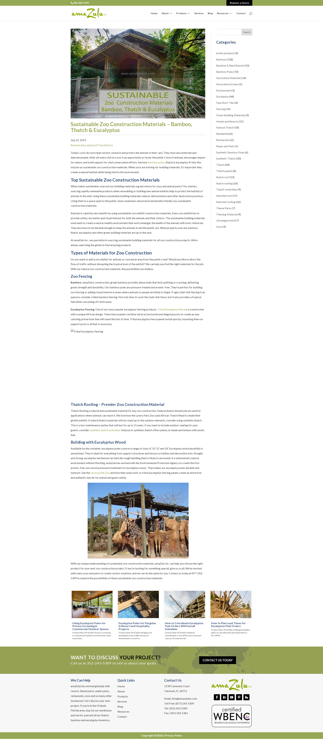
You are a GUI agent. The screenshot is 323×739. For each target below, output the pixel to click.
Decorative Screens (227, 84)
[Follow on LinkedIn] (224, 697)
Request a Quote (239, 2)
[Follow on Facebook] (217, 697)
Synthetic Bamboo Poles (230, 152)
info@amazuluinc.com (184, 698)
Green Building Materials (230, 115)
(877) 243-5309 (184, 703)
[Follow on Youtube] (232, 697)
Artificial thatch (225, 53)
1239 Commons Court (177, 686)
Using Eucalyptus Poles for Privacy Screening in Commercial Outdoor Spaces (90, 626)
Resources (223, 13)
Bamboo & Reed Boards (230, 65)
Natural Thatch (225, 127)
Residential (222, 133)
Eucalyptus (89, 145)
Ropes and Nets (225, 146)
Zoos (110, 145)
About (165, 13)
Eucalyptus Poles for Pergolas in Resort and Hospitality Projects (137, 626)
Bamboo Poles (224, 71)
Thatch (101, 145)
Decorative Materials (228, 77)
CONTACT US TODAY (218, 660)
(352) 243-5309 (178, 708)
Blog (210, 13)
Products (181, 13)
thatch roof (222, 177)
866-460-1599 (81, 2)
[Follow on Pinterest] (239, 697)
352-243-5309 (99, 663)
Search (246, 32)
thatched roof (224, 195)
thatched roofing (226, 201)
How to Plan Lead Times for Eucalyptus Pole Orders (228, 624)
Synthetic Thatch (226, 158)
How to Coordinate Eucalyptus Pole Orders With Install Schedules (184, 626)
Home (154, 13)
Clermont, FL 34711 (175, 691)
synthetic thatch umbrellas (105, 430)
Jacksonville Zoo (100, 472)
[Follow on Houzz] (246, 697)
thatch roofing (224, 183)
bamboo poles (156, 162)
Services (199, 13)
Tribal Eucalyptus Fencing (172, 309)
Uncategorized (225, 220)
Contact (241, 13)
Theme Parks (223, 208)
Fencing (220, 108)
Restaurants (223, 139)
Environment (223, 90)
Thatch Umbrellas (226, 189)
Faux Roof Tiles (225, 102)
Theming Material (226, 214)
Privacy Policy (173, 735)
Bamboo (76, 145)
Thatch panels (224, 170)
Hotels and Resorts (227, 121)
